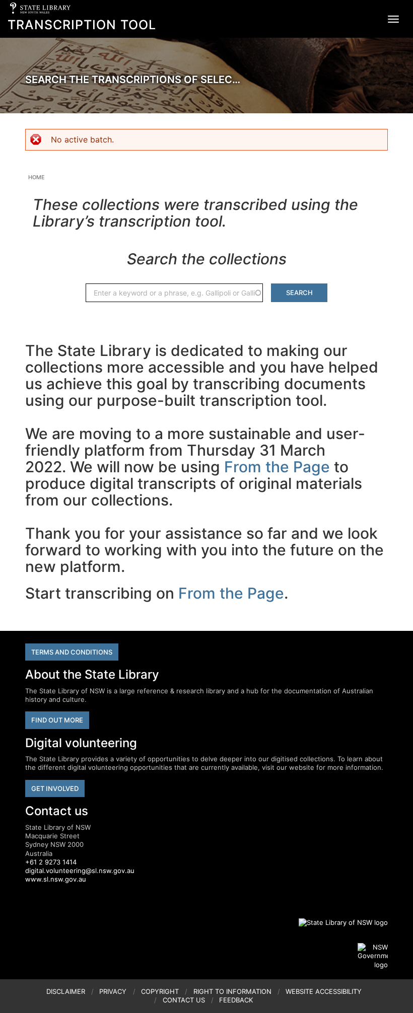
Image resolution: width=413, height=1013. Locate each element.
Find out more (57, 720)
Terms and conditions (71, 652)
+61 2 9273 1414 (51, 862)
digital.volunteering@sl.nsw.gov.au (79, 870)
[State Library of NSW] (337, 922)
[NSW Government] (373, 956)
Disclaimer (65, 991)
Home (36, 177)
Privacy (112, 991)
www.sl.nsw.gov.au (55, 879)
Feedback (236, 1000)
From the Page (277, 467)
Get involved (55, 788)
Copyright (160, 991)
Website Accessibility (324, 991)
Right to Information (232, 991)
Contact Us (184, 1000)
